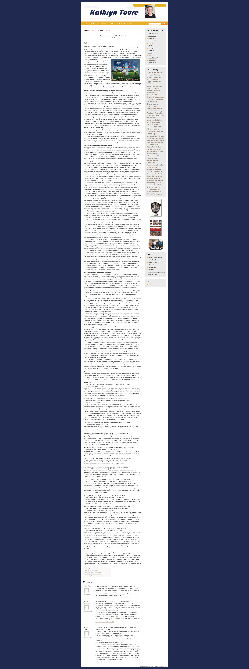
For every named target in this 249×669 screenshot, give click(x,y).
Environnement (152, 111)
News (104, 23)
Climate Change (153, 97)
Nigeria (149, 140)
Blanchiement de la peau (154, 86)
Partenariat (150, 142)
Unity (151, 187)
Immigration (151, 120)
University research (154, 189)
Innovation (150, 122)
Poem (149, 147)
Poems (150, 53)
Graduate (155, 115)
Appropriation (152, 82)
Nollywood (155, 140)
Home (85, 23)
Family (160, 111)
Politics (150, 55)
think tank (161, 185)
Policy (154, 147)
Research (151, 60)
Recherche (152, 163)
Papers (150, 50)
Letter (150, 45)
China (156, 93)
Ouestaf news (152, 269)
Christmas (161, 93)
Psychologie (157, 149)
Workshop (151, 62)
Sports (155, 180)
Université (150, 191)
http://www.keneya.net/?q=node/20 (105, 621)
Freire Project (152, 259)
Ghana (149, 115)
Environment (158, 108)
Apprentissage (152, 79)
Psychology (150, 151)
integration (150, 127)
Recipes (130, 23)
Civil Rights (156, 95)
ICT (157, 117)
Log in (150, 284)
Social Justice (152, 176)
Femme (157, 113)
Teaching (151, 183)
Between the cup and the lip (156, 257)
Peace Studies (152, 145)
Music (158, 138)
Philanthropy (161, 145)
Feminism (150, 113)
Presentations (152, 57)
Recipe (149, 167)
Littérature (150, 136)
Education (151, 40)
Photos (111, 23)
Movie (154, 138)
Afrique (158, 72)
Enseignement (152, 104)
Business (150, 88)
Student (160, 180)
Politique (150, 149)
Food (150, 43)
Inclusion (158, 120)
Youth (161, 194)
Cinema (149, 95)
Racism (156, 158)
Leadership (160, 131)
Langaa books (152, 267)
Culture (157, 99)
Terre (155, 185)
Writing (156, 194)
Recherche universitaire (155, 165)
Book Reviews (152, 36)
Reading (150, 160)
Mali (154, 136)
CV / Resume (94, 23)
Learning (151, 134)
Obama (162, 140)
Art (160, 82)
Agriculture (150, 75)
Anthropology (156, 77)
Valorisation (157, 191)
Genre (162, 113)
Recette (155, 160)
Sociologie (150, 178)
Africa (151, 72)
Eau (161, 99)
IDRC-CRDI (152, 264)
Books (150, 38)
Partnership (159, 142)
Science (156, 172)
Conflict (161, 97)
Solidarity (150, 180)
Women (150, 194)
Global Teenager (153, 262)
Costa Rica (150, 99)
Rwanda (149, 172)
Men (157, 136)
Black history (152, 84)
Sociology (157, 178)
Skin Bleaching (159, 174)
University (157, 187)
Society (159, 176)
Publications (120, 23)
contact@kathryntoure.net (162, 666)
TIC (148, 187)
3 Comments (93, 575)
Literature (158, 134)
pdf (85, 42)
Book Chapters (152, 33)
